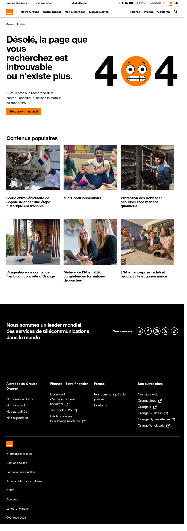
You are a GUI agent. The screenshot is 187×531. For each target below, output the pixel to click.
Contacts (100, 405)
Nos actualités (99, 12)
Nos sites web (148, 394)
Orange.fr (144, 407)
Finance (135, 12)
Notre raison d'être (19, 399)
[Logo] (9, 12)
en (176, 3)
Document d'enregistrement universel (62, 399)
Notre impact (52, 12)
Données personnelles (20, 472)
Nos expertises (75, 12)
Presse (148, 12)
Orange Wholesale (151, 425)
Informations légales (19, 453)
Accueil (10, 24)
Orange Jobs (147, 400)
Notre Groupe (30, 12)
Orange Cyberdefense (154, 419)
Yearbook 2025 (61, 410)
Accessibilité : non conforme (24, 481)
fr (170, 3)
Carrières (163, 12)
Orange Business (16, 3)
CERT (10, 490)
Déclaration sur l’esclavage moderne (65, 418)
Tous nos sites (43, 3)
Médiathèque (79, 3)
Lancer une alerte (17, 508)
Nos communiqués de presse (110, 396)
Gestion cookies (16, 463)
